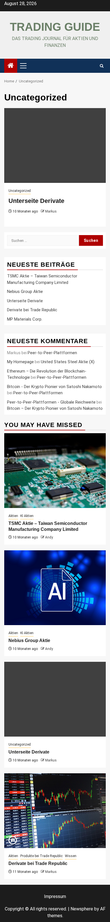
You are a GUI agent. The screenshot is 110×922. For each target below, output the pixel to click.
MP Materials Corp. (24, 319)
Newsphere (82, 909)
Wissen (70, 856)
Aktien (13, 516)
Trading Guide (55, 27)
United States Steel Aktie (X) (67, 361)
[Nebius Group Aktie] (55, 587)
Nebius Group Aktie (25, 291)
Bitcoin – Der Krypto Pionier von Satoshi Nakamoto (55, 408)
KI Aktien (27, 516)
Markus (51, 211)
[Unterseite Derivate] (55, 145)
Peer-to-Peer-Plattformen (52, 352)
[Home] (11, 66)
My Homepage (20, 361)
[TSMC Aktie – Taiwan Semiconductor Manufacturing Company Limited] (55, 470)
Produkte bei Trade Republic (41, 856)
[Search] (101, 65)
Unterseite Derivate (36, 200)
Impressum (55, 896)
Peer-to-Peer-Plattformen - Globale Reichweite (51, 402)
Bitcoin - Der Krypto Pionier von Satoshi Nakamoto (54, 386)
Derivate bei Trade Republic (32, 309)
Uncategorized (19, 191)
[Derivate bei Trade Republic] (55, 810)
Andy (49, 537)
